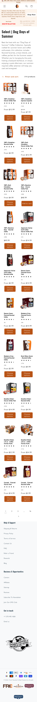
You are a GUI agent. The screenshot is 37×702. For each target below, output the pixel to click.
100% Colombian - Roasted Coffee (10, 143)
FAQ (5, 548)
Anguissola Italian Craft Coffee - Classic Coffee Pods (27, 229)
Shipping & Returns (10, 528)
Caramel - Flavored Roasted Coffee (27, 483)
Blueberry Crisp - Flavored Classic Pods (26, 315)
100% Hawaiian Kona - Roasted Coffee (9, 229)
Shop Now (32, 15)
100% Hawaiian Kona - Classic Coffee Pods (26, 187)
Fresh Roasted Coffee (15, 680)
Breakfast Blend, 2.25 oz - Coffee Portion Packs (26, 441)
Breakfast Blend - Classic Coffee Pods (10, 399)
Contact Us (8, 543)
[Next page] (18, 516)
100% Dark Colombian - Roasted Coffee (8, 187)
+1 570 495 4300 (9, 616)
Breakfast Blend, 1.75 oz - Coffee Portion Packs (9, 441)
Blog (5, 563)
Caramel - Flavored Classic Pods (9, 483)
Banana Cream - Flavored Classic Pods (26, 272)
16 (30, 511)
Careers (6, 577)
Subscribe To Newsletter (12, 597)
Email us (6, 621)
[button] (4, 6)
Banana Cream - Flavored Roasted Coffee (9, 315)
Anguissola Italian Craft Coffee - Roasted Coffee (9, 272)
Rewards (7, 558)
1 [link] (5, 511)
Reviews (6, 592)
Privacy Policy (8, 533)
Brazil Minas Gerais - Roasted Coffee (27, 357)
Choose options (10, 118)
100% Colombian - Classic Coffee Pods (10, 99)
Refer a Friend (9, 553)
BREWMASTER (8, 24)
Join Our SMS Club (10, 602)
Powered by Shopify (27, 680)
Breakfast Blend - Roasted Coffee (26, 399)
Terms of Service (10, 538)
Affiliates (7, 582)
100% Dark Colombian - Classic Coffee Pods (27, 144)
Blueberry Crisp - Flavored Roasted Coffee (9, 358)
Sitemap (6, 587)
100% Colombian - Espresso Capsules (27, 99)
